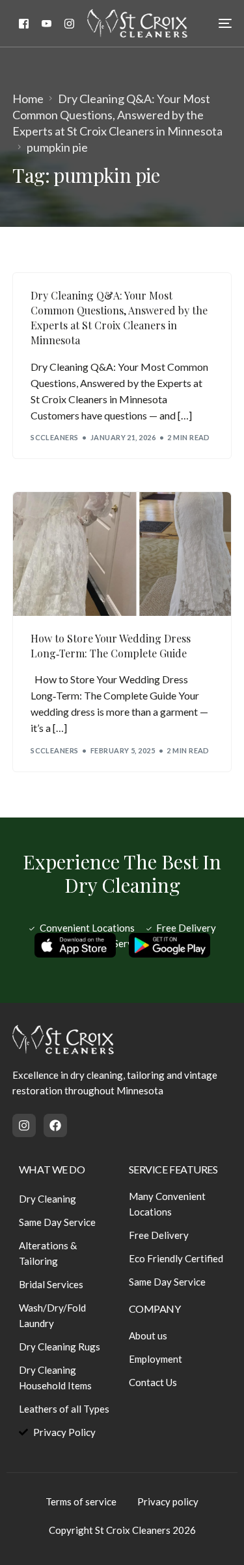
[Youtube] (46, 23)
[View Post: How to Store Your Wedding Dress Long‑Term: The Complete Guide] (121, 554)
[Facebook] (23, 23)
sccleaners (54, 437)
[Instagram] (69, 23)
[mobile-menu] (217, 23)
